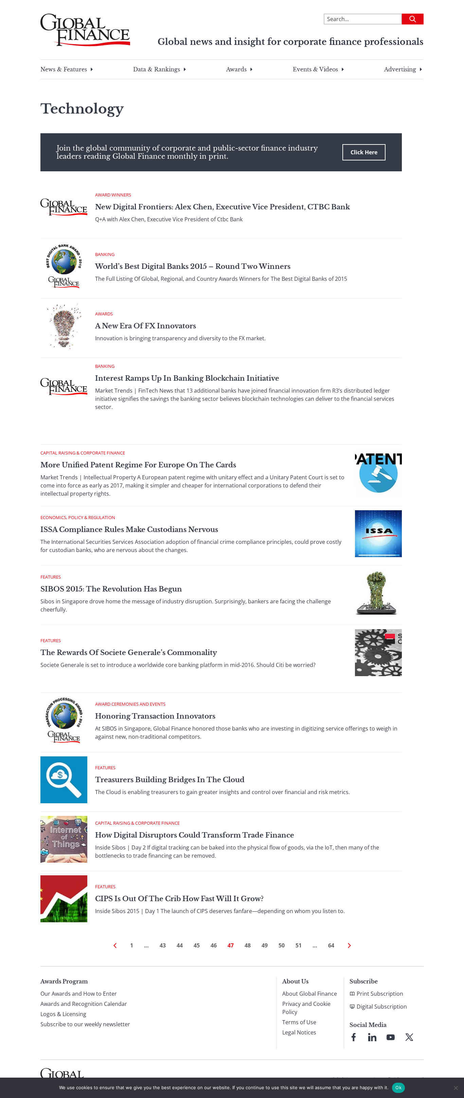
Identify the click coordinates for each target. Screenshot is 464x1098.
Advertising (400, 69)
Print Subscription (380, 993)
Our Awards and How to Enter (78, 993)
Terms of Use (299, 1022)
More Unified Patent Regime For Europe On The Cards (138, 465)
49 (265, 945)
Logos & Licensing (63, 1014)
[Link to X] (409, 1037)
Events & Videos (315, 69)
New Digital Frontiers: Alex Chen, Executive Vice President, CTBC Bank (222, 207)
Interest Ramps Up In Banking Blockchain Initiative (187, 378)
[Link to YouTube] (391, 1037)
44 (180, 945)
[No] (455, 1087)
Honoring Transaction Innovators (155, 716)
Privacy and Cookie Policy (306, 1008)
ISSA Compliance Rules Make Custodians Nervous (129, 530)
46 (214, 945)
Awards (236, 69)
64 (331, 945)
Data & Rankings (156, 69)
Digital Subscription (382, 1006)
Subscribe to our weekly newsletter (85, 1024)
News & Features (63, 69)
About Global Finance (309, 993)
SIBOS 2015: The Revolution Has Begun (111, 589)
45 (197, 945)
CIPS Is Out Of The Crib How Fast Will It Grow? (179, 899)
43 (163, 945)
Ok (398, 1087)
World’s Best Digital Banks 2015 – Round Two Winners (192, 266)
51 (299, 945)
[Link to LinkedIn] (372, 1037)
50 (282, 945)
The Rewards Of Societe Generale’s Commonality (128, 653)
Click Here (364, 152)
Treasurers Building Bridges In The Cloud (170, 780)
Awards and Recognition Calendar (83, 1004)
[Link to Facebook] (354, 1037)
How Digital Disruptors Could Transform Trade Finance (194, 835)
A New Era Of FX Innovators (145, 326)
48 (248, 945)
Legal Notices (299, 1032)
